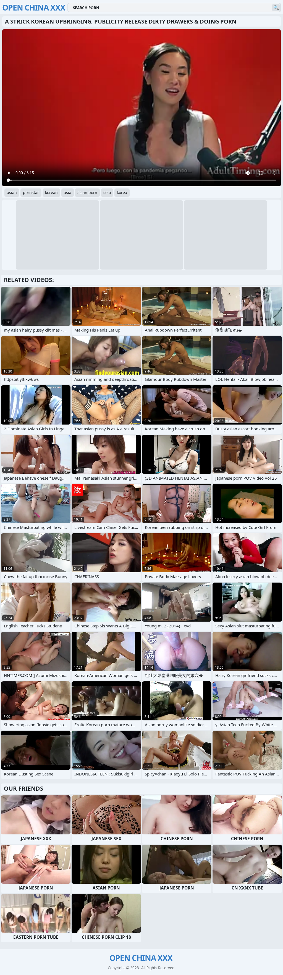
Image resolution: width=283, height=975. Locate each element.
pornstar (31, 192)
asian (12, 192)
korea (122, 192)
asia (67, 192)
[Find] (276, 7)
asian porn (87, 192)
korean (51, 192)
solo (107, 192)
